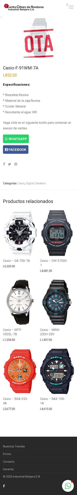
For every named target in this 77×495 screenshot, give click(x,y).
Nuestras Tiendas (14, 446)
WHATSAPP (17, 138)
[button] (68, 486)
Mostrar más (9, 266)
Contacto (8, 461)
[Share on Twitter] (9, 164)
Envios (7, 454)
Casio (21, 183)
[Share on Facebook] (4, 164)
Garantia (8, 469)
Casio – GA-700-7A (16, 261)
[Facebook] (4, 485)
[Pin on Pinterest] (16, 164)
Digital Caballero (36, 183)
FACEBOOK (17, 149)
